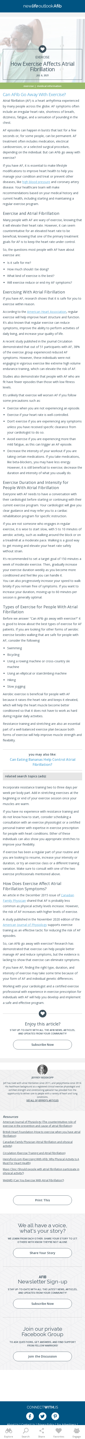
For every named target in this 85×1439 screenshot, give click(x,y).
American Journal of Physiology (25, 925)
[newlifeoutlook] (42, 6)
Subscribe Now (42, 1044)
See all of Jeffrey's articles (42, 1100)
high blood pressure (36, 182)
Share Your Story (42, 1253)
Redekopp (42, 1077)
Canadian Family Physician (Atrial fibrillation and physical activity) (38, 1144)
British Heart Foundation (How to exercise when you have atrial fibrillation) (41, 1134)
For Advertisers (66, 1424)
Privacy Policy (46, 1424)
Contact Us (28, 1424)
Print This (42, 1200)
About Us (13, 1424)
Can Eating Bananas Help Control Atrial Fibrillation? (42, 762)
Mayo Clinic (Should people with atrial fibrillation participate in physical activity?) (41, 1171)
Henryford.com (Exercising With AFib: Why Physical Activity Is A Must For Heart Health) (41, 1161)
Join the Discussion (42, 1356)
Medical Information (49, 86)
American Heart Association (46, 312)
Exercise (42, 57)
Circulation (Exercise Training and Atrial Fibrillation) (34, 1153)
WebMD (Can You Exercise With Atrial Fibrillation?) (33, 1180)
